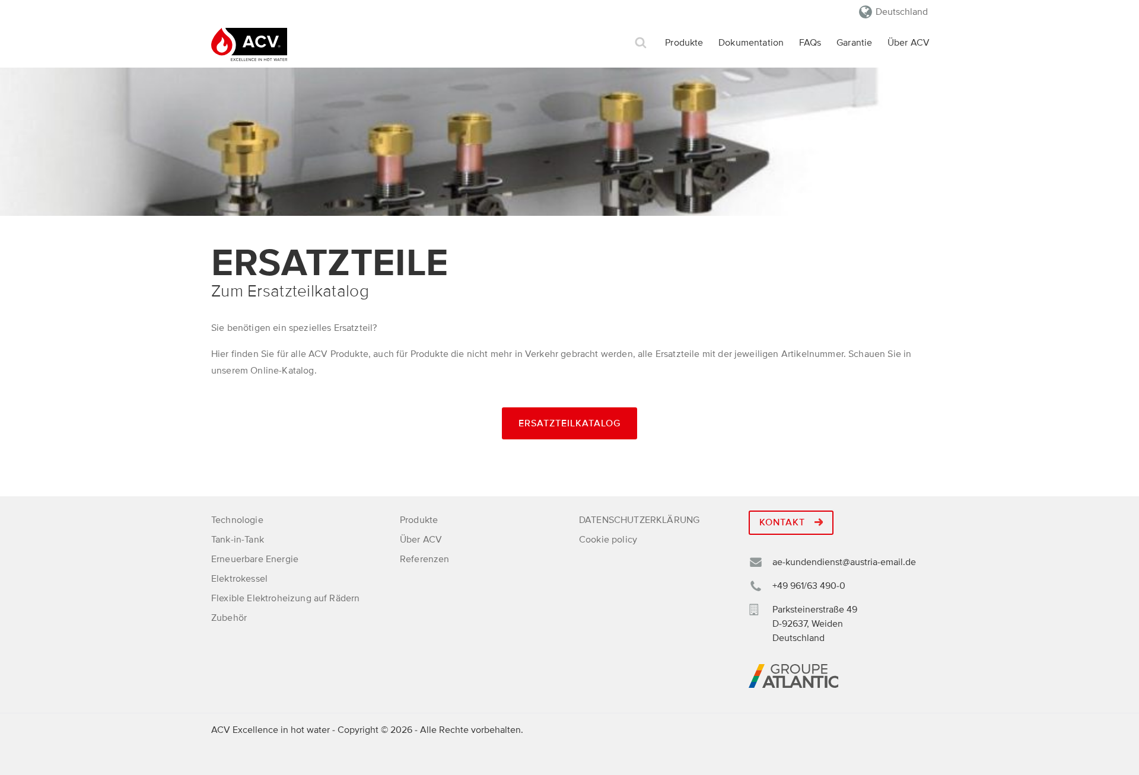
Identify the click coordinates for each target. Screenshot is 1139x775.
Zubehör (229, 618)
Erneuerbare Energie (254, 559)
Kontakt (783, 522)
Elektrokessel (239, 579)
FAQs (810, 43)
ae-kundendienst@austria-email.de (844, 562)
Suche (641, 43)
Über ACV (908, 43)
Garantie (854, 43)
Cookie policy (608, 540)
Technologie (237, 520)
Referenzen (425, 559)
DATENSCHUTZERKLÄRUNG (639, 520)
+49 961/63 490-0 (808, 586)
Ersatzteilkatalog (569, 423)
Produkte (684, 43)
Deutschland (902, 12)
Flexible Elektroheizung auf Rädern (285, 598)
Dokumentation (751, 43)
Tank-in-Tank (237, 540)
